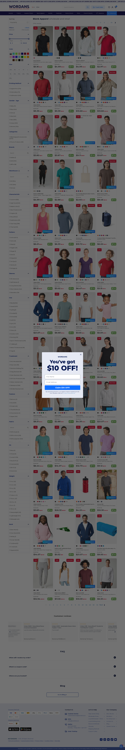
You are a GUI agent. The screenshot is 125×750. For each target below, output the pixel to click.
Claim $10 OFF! (62, 388)
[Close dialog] (80, 354)
